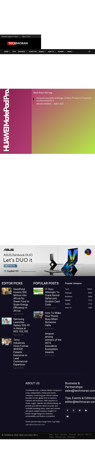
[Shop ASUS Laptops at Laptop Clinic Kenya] (47, 260)
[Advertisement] (47, 17)
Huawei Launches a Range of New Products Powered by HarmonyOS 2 (64, 99)
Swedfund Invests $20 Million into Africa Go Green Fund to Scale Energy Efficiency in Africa (21, 300)
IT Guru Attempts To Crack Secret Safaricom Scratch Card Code (52, 297)
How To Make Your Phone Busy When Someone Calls (53, 319)
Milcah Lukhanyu (44, 104)
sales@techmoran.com (35, 424)
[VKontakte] (85, 410)
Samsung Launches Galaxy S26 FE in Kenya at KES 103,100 (21, 325)
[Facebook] (67, 410)
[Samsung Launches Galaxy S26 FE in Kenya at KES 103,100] (7, 321)
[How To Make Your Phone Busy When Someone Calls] (38, 314)
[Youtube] (67, 416)
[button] (89, 51)
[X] (73, 410)
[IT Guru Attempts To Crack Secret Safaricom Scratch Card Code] (38, 291)
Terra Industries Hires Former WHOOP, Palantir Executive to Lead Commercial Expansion (20, 352)
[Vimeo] (79, 410)
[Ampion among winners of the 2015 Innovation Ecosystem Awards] (38, 335)
